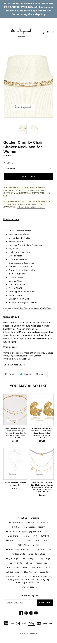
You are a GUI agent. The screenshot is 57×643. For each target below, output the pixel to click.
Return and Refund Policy (21, 522)
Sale (48, 567)
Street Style (29, 558)
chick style (28, 356)
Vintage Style (18, 554)
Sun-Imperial (32, 633)
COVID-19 (44, 536)
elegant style (15, 356)
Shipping (35, 518)
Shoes (29, 563)
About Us (22, 518)
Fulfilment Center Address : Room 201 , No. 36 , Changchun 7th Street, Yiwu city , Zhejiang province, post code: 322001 (28, 579)
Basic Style (45, 572)
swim (16, 359)
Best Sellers (19, 365)
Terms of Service (28, 587)
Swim (25, 567)
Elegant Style (12, 558)
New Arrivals (30, 572)
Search (47, 531)
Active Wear (23, 545)
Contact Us (42, 522)
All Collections (13, 572)
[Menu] (4, 33)
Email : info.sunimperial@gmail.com (23, 531)
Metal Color (9, 163)
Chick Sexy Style (37, 554)
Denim (36, 545)
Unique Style (45, 558)
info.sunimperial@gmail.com (31, 207)
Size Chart (13, 536)
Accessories (41, 563)
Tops (37, 540)
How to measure (11, 219)
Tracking (25, 536)
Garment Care (13, 540)
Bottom (47, 540)
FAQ (35, 536)
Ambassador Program (34, 527)
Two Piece (37, 567)
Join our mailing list (28, 596)
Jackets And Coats (42, 549)
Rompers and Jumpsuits (18, 549)
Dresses (27, 540)
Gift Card (16, 527)
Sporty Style (16, 563)
